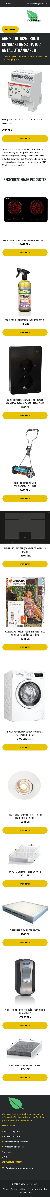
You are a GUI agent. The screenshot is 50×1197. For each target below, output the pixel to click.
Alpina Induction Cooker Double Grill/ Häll (25, 240)
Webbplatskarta (25, 1192)
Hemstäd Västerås (12, 1136)
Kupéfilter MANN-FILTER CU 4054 (25, 871)
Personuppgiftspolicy (37, 1189)
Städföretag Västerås (13, 1131)
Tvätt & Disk (19, 119)
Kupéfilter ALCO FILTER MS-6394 (25, 930)
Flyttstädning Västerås (14, 1146)
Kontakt (14, 1189)
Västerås (8, 4)
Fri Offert (10, 29)
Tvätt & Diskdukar (34, 119)
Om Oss (7, 1152)
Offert (6, 1157)
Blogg (5, 1189)
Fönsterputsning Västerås (16, 1141)
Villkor (22, 1189)
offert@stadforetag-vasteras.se (36, 4)
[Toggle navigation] (5, 16)
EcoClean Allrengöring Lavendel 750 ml (25, 320)
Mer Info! (25, 138)
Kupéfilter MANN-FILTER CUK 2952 (25, 1065)
